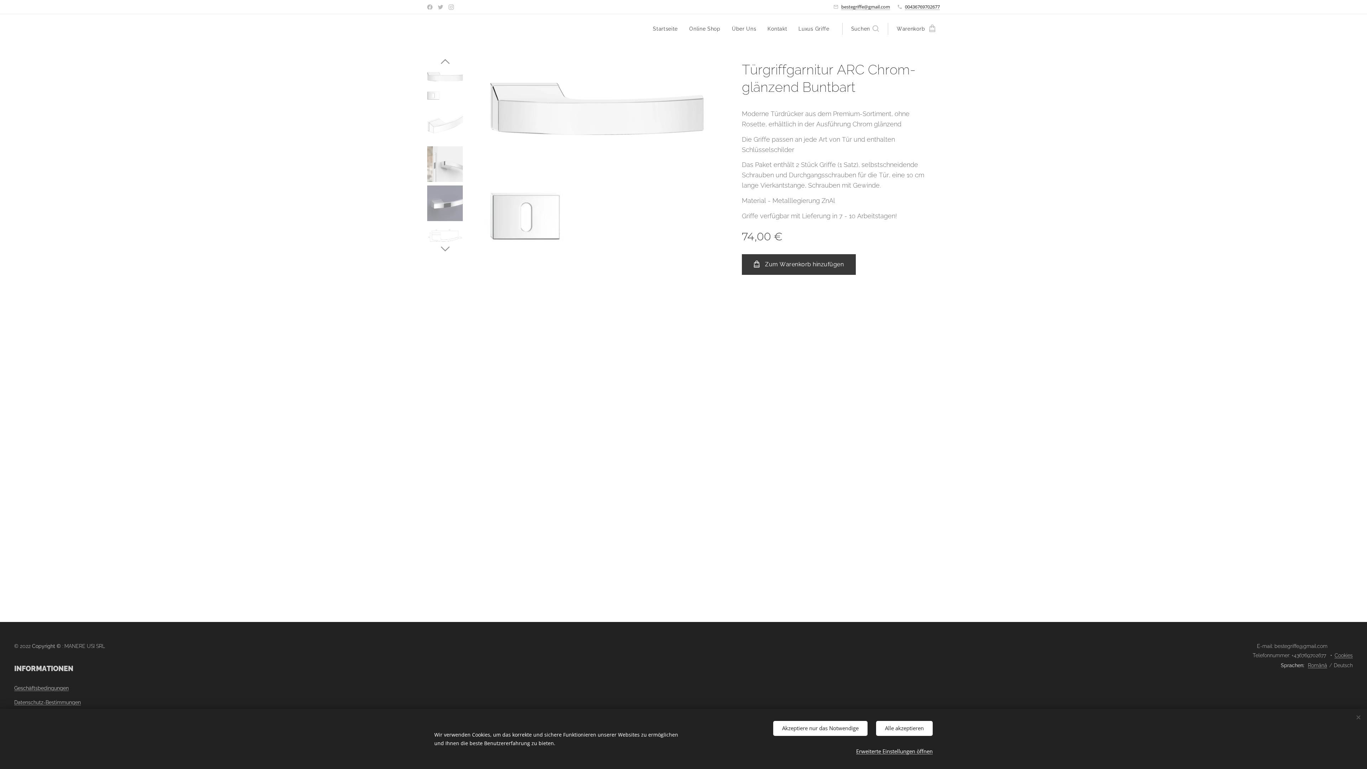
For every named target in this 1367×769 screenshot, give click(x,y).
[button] (865, 29)
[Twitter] (440, 7)
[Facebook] (429, 7)
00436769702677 (922, 7)
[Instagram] (451, 7)
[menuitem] (667, 29)
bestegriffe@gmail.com (865, 7)
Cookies (1344, 655)
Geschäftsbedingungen (41, 688)
